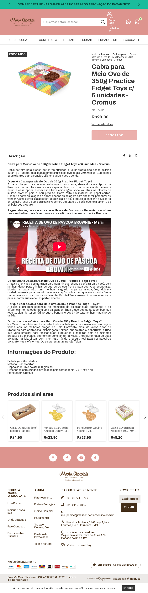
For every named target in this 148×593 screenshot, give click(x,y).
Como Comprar (43, 511)
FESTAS (68, 40)
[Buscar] (102, 22)
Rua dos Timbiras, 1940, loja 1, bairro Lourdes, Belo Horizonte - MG (86, 524)
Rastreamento (43, 497)
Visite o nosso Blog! (79, 545)
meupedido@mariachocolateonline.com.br (87, 515)
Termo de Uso (43, 543)
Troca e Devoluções (41, 526)
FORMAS (86, 40)
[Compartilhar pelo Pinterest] (136, 156)
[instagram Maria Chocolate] (53, 457)
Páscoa (105, 54)
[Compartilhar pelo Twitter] (130, 156)
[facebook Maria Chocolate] (67, 457)
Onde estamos (17, 519)
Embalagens (119, 54)
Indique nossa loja (16, 512)
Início (94, 54)
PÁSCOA (129, 40)
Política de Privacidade (41, 536)
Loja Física (14, 503)
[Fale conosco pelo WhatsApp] (128, 22)
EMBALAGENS (107, 40)
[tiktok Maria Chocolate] (95, 457)
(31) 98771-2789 (77, 498)
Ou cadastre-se (114, 28)
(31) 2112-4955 (76, 505)
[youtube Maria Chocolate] (81, 457)
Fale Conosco (16, 526)
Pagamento (41, 517)
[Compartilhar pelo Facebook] (124, 156)
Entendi (128, 588)
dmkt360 (135, 579)
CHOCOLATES (23, 40)
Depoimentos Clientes (16, 535)
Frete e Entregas (44, 504)
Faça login (112, 21)
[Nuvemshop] (99, 579)
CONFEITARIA (48, 40)
